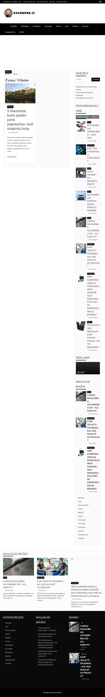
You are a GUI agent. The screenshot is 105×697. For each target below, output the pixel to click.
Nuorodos (52, 1)
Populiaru (83, 117)
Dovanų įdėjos (83, 505)
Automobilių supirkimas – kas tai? (93, 131)
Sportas (81, 531)
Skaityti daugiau (12, 157)
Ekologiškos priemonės (84, 98)
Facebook (100, 2)
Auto (66, 26)
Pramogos (48, 26)
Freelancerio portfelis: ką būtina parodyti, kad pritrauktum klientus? (47, 662)
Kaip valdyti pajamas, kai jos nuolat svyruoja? (93, 257)
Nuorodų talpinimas (42, 1)
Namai (58, 26)
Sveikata (13, 26)
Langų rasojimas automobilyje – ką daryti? (14, 584)
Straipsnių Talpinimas (29, 1)
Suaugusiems (10, 32)
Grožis (21, 32)
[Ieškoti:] (88, 79)
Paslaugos (25, 26)
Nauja (94, 117)
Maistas (75, 26)
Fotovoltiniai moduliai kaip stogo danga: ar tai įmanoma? (47, 653)
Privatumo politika (62, 1)
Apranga (85, 26)
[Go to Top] (102, 694)
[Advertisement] (52, 50)
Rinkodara (36, 26)
